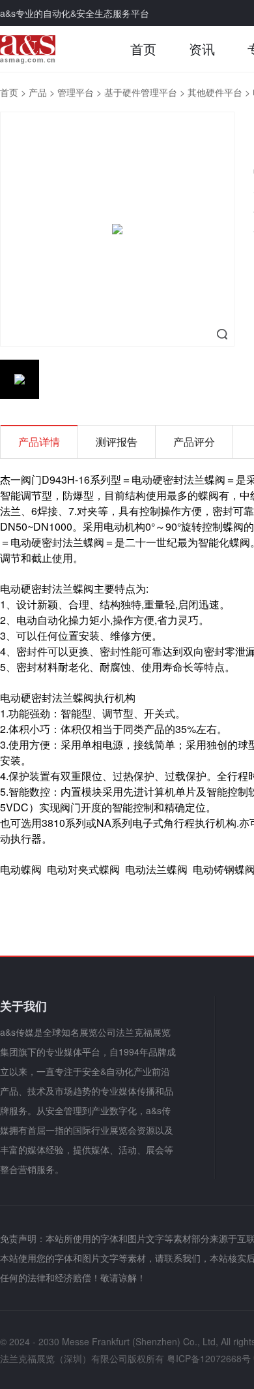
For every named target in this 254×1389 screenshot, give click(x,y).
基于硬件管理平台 (140, 92)
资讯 (202, 48)
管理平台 (75, 92)
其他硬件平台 (215, 92)
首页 (143, 48)
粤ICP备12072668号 (209, 1358)
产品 (38, 92)
